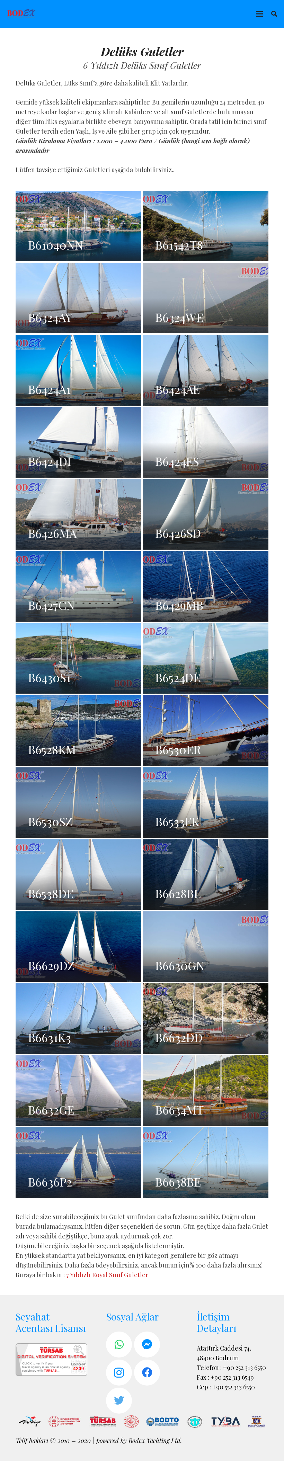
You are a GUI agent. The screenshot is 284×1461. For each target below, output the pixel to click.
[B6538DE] (78, 874)
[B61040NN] (78, 226)
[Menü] (259, 13)
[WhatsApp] (119, 1345)
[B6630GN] (205, 946)
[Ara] (274, 13)
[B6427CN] (78, 586)
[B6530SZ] (78, 802)
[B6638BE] (205, 1162)
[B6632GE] (78, 1090)
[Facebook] (147, 1373)
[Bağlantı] (21, 14)
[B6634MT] (205, 1090)
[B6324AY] (78, 298)
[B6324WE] (205, 298)
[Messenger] (147, 1345)
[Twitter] (119, 1401)
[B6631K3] (78, 1018)
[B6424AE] (205, 370)
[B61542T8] (205, 226)
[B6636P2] (78, 1162)
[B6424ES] (205, 442)
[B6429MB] (205, 586)
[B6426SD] (205, 514)
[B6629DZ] (78, 946)
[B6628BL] (205, 874)
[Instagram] (119, 1373)
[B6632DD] (205, 1018)
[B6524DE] (205, 658)
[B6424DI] (78, 442)
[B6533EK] (205, 802)
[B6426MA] (78, 514)
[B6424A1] (78, 370)
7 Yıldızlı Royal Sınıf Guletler (107, 1275)
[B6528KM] (78, 730)
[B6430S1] (78, 658)
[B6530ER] (205, 730)
